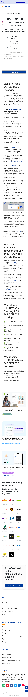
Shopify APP (7, 289)
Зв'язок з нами (6, 654)
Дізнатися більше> (20, 2)
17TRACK (13, 147)
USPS (11, 161)
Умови (4, 605)
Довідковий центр (8, 657)
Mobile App (18, 231)
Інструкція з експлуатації (10, 627)
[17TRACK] (5, 6)
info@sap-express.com (14, 37)
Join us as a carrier (14, 585)
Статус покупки (7, 630)
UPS (14, 161)
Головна (3, 13)
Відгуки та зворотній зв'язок (11, 660)
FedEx (18, 161)
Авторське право (7, 611)
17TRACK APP (12, 280)
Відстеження (6, 639)
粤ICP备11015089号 (14, 695)
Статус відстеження (8, 633)
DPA (3, 614)
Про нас (4, 602)
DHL (22, 161)
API (18, 288)
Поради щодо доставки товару (12, 636)
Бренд (4, 642)
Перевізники (9, 13)
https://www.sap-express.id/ (15, 47)
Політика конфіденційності (10, 608)
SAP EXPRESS (15, 109)
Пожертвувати (6, 663)
